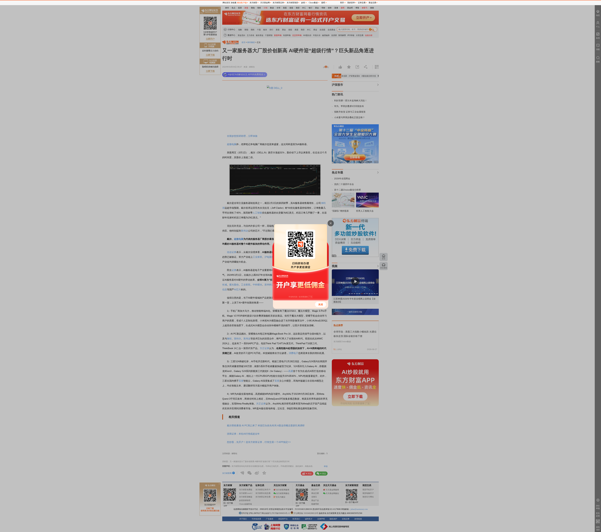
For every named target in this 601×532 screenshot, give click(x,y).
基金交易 (372, 3)
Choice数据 (313, 3)
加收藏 (233, 3)
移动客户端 (242, 3)
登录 (342, 3)
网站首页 (226, 3)
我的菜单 (351, 3)
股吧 (323, 3)
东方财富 (253, 3)
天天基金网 (265, 3)
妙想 (303, 3)
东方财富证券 (278, 3)
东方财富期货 (292, 3)
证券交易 (361, 3)
